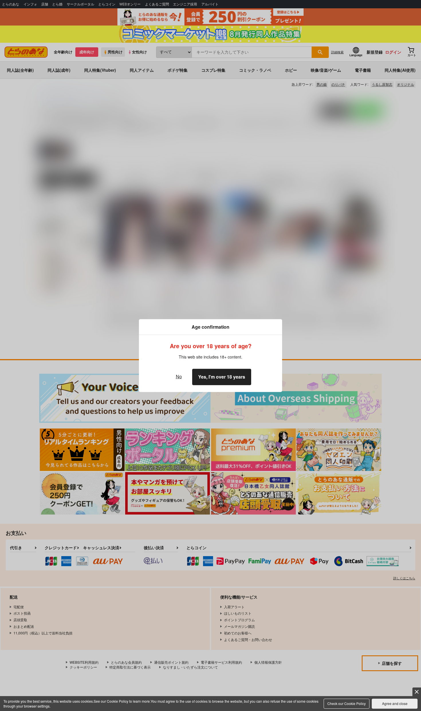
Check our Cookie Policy (346, 703)
